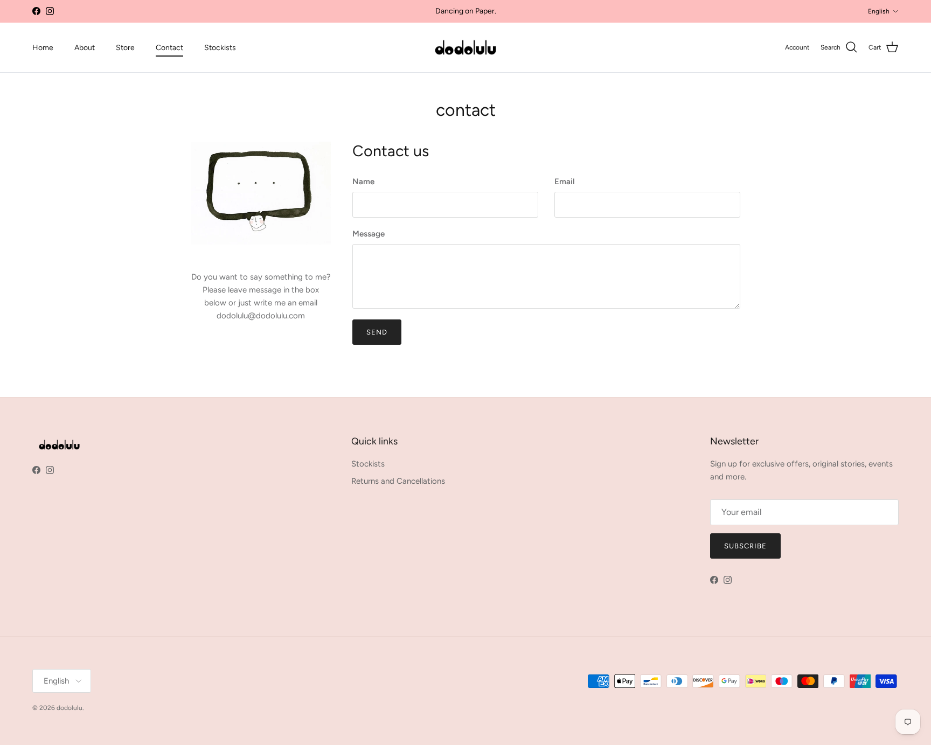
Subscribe (745, 546)
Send (376, 332)
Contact (169, 47)
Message (368, 234)
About (84, 47)
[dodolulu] (465, 47)
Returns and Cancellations (398, 481)
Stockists (220, 47)
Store (125, 47)
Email (564, 181)
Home (42, 47)
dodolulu (69, 708)
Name (363, 181)
